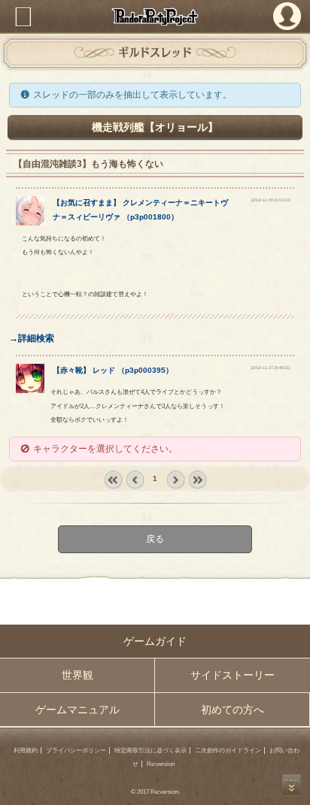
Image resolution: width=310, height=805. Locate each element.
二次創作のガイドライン (228, 750)
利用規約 (26, 750)
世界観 (77, 675)
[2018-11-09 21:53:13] (270, 200)
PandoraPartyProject (155, 16)
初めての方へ (232, 710)
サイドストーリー (232, 675)
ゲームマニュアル (77, 710)
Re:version (161, 764)
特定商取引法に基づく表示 (150, 750)
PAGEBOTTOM (291, 785)
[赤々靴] (30, 390)
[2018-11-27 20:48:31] (270, 367)
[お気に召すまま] (30, 222)
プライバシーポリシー (76, 750)
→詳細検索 (31, 338)
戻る (155, 539)
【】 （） (113, 370)
